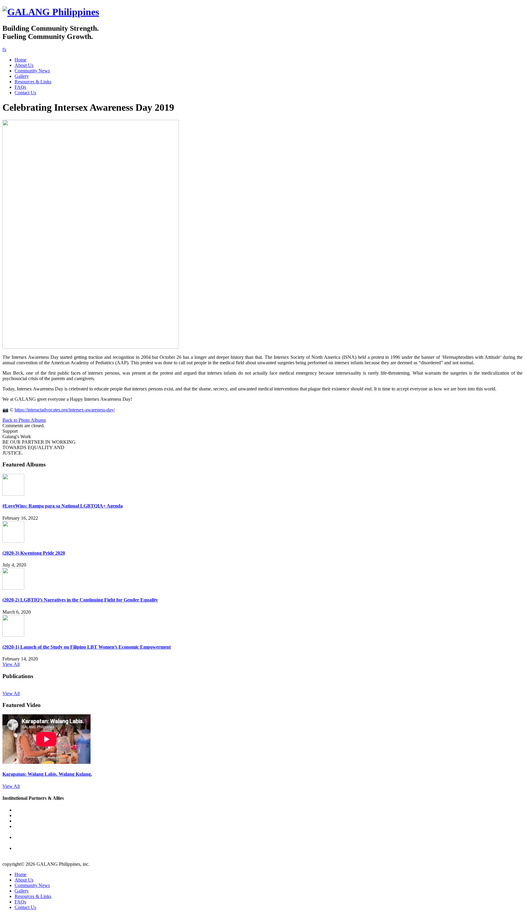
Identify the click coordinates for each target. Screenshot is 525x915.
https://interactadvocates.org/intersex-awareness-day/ (65, 409)
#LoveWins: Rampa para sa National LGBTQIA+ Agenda (62, 505)
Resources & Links (33, 81)
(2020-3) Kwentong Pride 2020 (33, 553)
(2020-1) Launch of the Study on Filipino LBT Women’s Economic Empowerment (86, 647)
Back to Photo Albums (24, 420)
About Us (24, 65)
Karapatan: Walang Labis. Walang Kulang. (47, 774)
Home (20, 59)
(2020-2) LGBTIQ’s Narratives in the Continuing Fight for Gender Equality (80, 599)
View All (11, 664)
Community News (32, 70)
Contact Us (25, 92)
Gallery (22, 76)
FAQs (20, 87)
